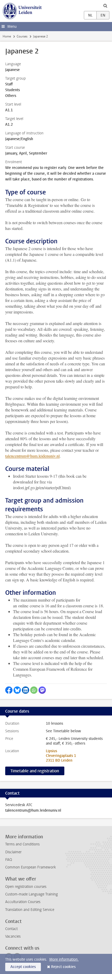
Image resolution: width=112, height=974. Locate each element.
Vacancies (13, 936)
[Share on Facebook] (9, 690)
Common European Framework (30, 867)
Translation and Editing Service (29, 909)
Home (7, 36)
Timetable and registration (34, 771)
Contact (11, 928)
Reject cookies (63, 966)
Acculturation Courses (22, 901)
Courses (22, 36)
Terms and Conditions (22, 844)
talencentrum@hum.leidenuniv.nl (32, 456)
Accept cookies (23, 966)
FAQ (8, 859)
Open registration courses (25, 886)
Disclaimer (13, 852)
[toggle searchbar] (105, 5)
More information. (64, 959)
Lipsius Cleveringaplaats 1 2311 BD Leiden (61, 756)
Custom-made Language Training (31, 894)
